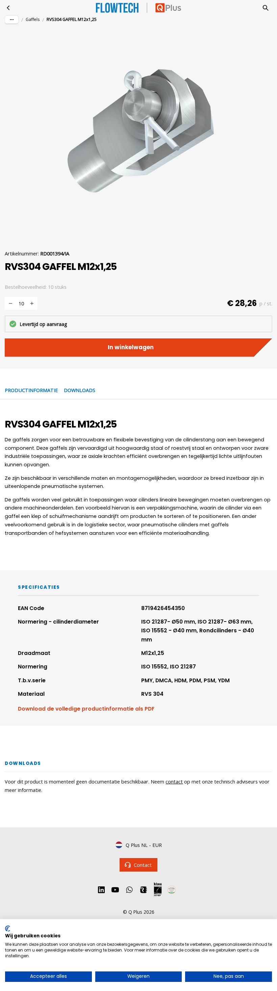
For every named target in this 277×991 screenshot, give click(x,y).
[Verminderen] (10, 303)
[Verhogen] (32, 303)
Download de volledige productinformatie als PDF (86, 708)
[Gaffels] (8, 7)
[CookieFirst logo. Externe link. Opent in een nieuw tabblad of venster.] (7, 929)
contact (174, 781)
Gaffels (33, 19)
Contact (143, 864)
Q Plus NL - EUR (144, 845)
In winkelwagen (131, 347)
